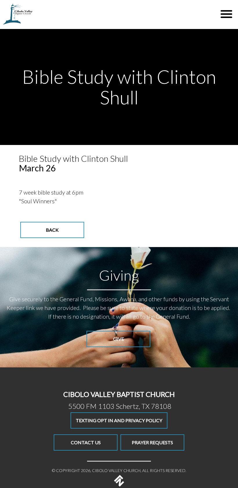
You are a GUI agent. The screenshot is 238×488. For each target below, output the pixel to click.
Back (52, 230)
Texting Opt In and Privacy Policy (119, 420)
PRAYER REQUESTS (152, 442)
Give (118, 339)
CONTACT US (86, 442)
